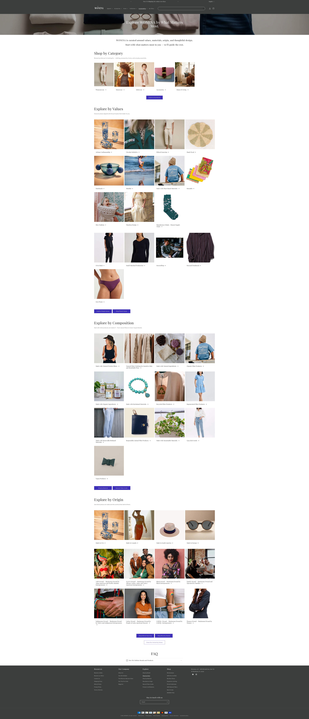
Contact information (174, 715)
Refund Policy (97, 684)
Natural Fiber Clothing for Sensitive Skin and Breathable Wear (139, 367)
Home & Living (182, 90)
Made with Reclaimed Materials (136, 404)
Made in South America (163, 543)
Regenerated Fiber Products (196, 404)
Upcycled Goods (192, 440)
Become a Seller (98, 673)
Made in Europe (192, 543)
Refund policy (141, 715)
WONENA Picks (170, 692)
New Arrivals (170, 690)
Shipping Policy (98, 681)
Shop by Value (146, 675)
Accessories (160, 90)
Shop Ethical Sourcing (145, 635)
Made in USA (100, 543)
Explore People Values (103, 311)
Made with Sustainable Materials (167, 440)
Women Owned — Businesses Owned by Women (199, 622)
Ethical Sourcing (161, 152)
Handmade (99, 188)
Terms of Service (98, 690)
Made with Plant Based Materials (167, 188)
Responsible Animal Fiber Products (137, 440)
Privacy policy (149, 715)
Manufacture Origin (148, 681)
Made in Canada (131, 543)
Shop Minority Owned (164, 635)
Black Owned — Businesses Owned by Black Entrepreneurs (168, 582)
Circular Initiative (132, 152)
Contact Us (97, 678)
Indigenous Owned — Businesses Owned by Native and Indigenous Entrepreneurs (109, 622)
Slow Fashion (100, 225)
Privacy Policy (97, 687)
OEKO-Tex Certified (172, 675)
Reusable (189, 188)
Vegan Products (101, 478)
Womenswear (100, 90)
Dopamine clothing (172, 681)
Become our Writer (99, 675)
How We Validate (122, 675)
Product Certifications (148, 687)
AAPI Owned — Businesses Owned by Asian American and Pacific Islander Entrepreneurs (107, 583)
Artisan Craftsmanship (103, 152)
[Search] (203, 8)
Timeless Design (131, 225)
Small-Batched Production (134, 265)
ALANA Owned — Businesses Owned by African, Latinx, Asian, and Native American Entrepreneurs (138, 583)
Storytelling (160, 265)
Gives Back (99, 265)
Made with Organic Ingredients (106, 404)
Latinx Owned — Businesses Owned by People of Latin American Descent (138, 622)
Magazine (120, 684)
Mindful (128, 188)
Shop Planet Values (121, 311)
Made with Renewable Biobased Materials (106, 441)
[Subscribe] (167, 702)
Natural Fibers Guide (121, 488)
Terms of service (156, 715)
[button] (109, 8)
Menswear (119, 90)
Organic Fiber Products (194, 366)
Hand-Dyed (190, 152)
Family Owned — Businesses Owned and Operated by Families (200, 582)
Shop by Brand (146, 673)
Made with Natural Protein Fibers (107, 366)
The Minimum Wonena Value (125, 678)
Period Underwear (171, 684)
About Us (120, 673)
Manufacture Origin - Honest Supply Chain (168, 225)
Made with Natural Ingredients (166, 366)
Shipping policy (165, 715)
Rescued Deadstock (193, 265)
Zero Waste (99, 302)
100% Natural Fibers (172, 687)
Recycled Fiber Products (164, 404)
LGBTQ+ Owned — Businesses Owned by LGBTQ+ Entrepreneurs (169, 622)
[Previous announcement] (131, 1)
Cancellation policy (184, 715)
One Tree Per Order (123, 681)
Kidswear (139, 90)
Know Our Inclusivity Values (154, 642)
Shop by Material (103, 488)
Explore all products (154, 97)
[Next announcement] (178, 1)
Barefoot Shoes (171, 678)
